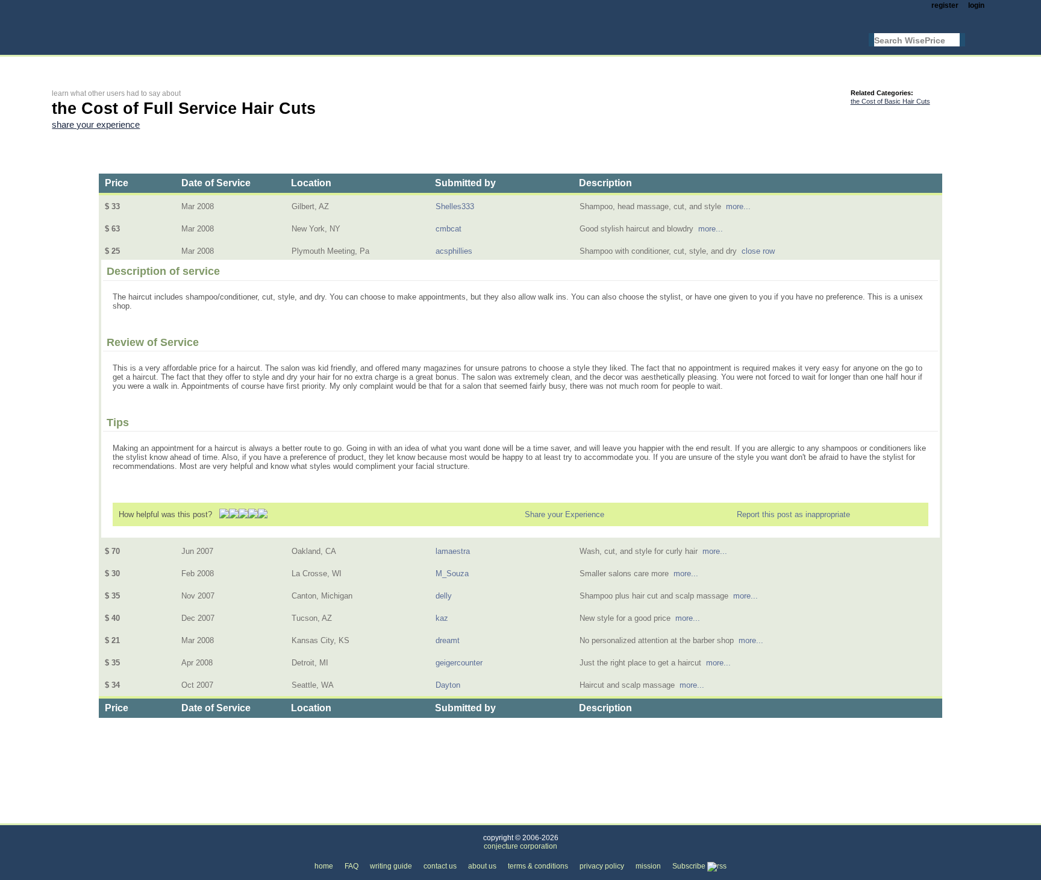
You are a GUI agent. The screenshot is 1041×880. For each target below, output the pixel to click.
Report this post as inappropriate (793, 514)
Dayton (448, 685)
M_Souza (452, 573)
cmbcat (448, 228)
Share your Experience (564, 514)
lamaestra (453, 551)
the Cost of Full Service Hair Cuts (292, 816)
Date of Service (216, 183)
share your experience (96, 125)
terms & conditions (538, 866)
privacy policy (602, 866)
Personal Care (132, 816)
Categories (70, 816)
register (944, 5)
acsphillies (454, 251)
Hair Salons (195, 816)
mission (648, 866)
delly (444, 595)
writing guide (391, 866)
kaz (442, 618)
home (323, 866)
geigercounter (459, 662)
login (976, 5)
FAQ (351, 866)
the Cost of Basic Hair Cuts (890, 101)
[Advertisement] (271, 64)
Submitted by (465, 183)
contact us (440, 866)
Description (605, 183)
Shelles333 (455, 206)
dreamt (448, 640)
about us (482, 866)
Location (311, 183)
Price (116, 183)
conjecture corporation (520, 846)
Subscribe (689, 866)
